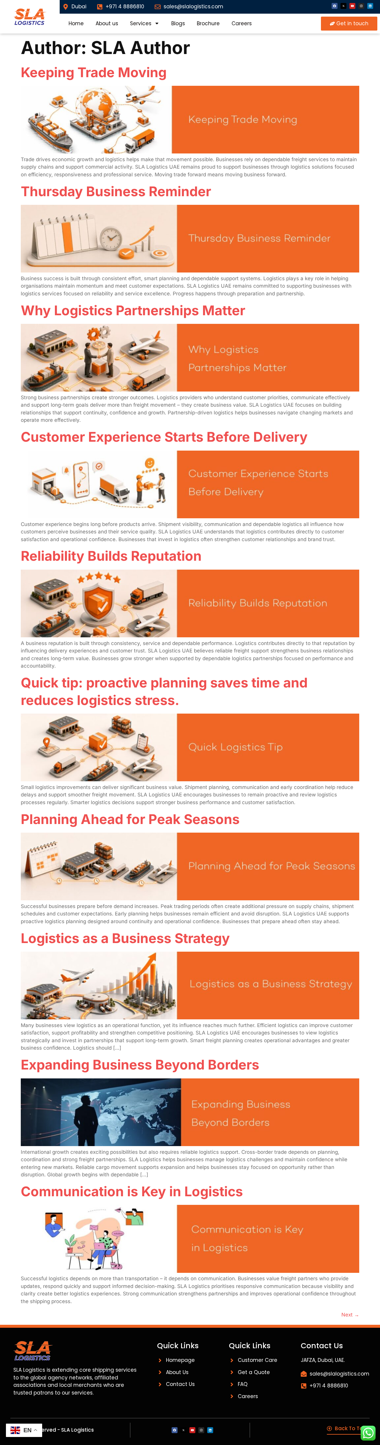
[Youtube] (352, 6)
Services (140, 23)
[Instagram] (361, 6)
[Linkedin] (370, 6)
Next (350, 1315)
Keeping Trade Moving (94, 72)
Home (76, 23)
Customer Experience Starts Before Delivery (164, 437)
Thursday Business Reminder (116, 191)
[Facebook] (335, 6)
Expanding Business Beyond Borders (140, 1064)
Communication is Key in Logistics (132, 1191)
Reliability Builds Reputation (111, 556)
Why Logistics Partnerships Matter (133, 310)
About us (107, 23)
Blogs (178, 23)
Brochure (208, 23)
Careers (242, 23)
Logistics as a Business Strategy (125, 938)
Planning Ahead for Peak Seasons (130, 819)
